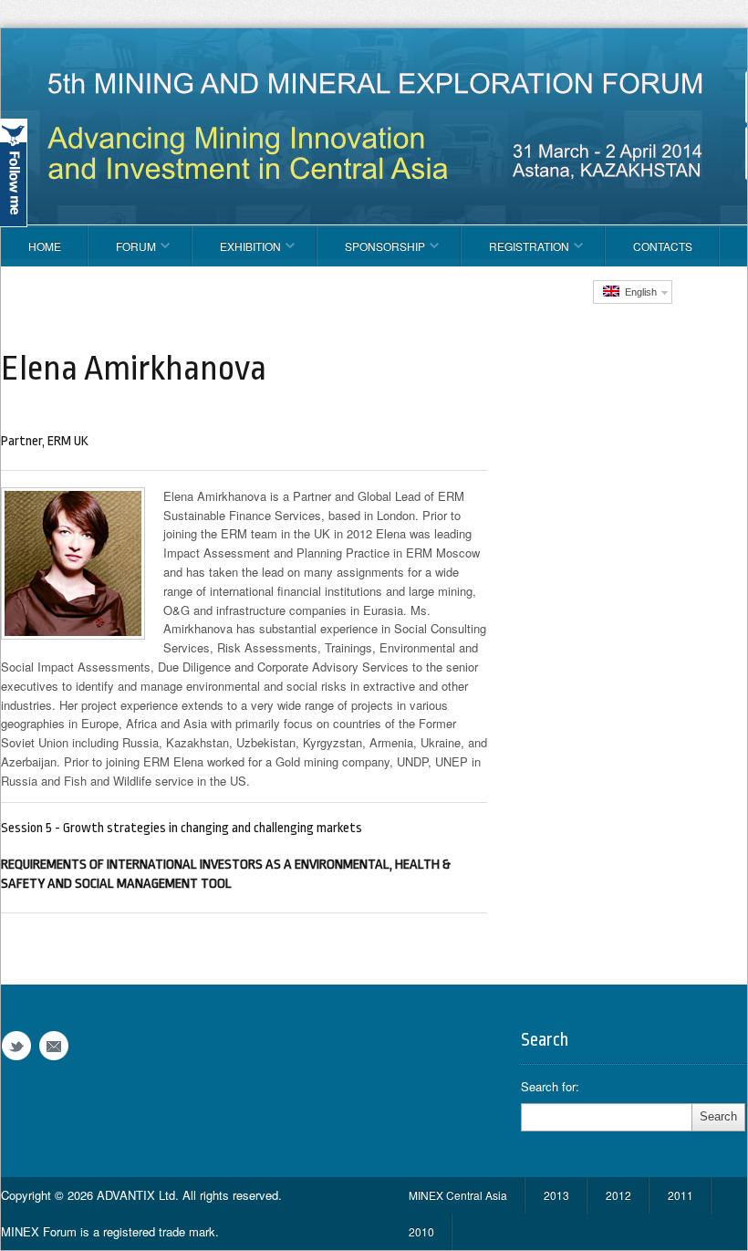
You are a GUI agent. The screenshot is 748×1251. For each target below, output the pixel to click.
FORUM (122, 252)
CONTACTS (662, 246)
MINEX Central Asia (458, 1195)
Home (44, 246)
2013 (556, 1195)
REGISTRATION (515, 252)
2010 (421, 1231)
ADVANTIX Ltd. (139, 1195)
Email (53, 1046)
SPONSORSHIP (371, 252)
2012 (618, 1195)
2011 (680, 1195)
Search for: (550, 1087)
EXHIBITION (236, 252)
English (638, 292)
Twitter (16, 1046)
